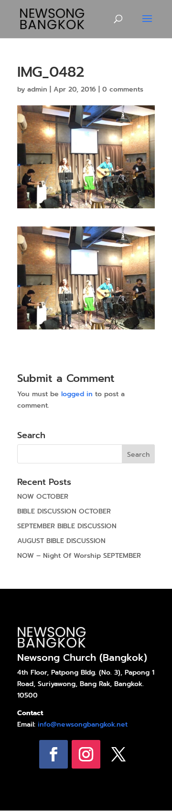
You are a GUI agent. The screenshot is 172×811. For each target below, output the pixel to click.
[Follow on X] (118, 754)
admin (37, 89)
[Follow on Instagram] (86, 754)
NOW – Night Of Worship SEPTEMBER (79, 556)
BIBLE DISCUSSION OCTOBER (64, 511)
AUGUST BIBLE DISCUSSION (61, 541)
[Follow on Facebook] (53, 754)
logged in (77, 394)
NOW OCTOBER (42, 497)
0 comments (122, 89)
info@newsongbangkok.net (83, 724)
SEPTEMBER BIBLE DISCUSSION (67, 526)
